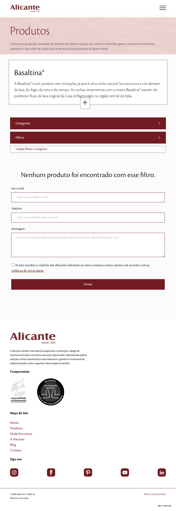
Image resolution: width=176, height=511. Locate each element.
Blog (13, 445)
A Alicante (17, 439)
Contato (16, 450)
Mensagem (18, 229)
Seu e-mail (17, 188)
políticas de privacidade (27, 271)
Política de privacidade (155, 494)
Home (14, 423)
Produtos (16, 428)
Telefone (16, 208)
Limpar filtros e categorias (31, 149)
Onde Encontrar (21, 434)
